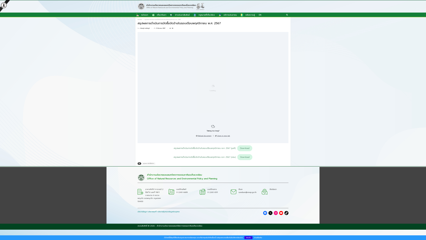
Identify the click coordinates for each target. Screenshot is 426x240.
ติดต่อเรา (273, 189)
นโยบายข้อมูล (142, 212)
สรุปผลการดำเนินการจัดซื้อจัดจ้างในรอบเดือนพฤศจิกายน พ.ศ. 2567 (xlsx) (205, 157)
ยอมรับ (248, 237)
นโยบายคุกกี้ (152, 212)
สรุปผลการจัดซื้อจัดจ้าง (148, 163)
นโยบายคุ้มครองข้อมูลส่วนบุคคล (168, 212)
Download (244, 148)
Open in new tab (223, 136)
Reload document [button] (204, 136)
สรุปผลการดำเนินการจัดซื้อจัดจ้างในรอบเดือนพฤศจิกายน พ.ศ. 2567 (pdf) (205, 148)
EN (260, 14)
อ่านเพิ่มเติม (258, 237)
